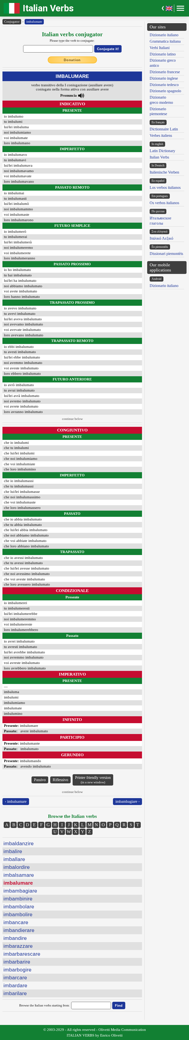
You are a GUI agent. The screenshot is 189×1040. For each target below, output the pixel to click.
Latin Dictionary (162, 151)
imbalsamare (18, 875)
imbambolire (17, 914)
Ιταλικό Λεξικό (161, 238)
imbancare (15, 922)
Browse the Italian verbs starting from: (44, 1005)
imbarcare (15, 977)
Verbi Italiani (160, 48)
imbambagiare (20, 891)
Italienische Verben (164, 172)
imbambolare (18, 906)
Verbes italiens (161, 135)
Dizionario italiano (164, 35)
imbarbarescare (21, 954)
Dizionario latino (163, 54)
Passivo (40, 780)
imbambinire (17, 898)
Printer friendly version (93, 779)
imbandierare (18, 930)
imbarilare (15, 993)
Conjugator (11, 21)
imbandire (15, 938)
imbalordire (16, 867)
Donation (72, 60)
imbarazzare (18, 946)
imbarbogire (17, 969)
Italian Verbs (48, 8)
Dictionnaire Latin (164, 129)
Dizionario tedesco (164, 85)
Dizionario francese (165, 72)
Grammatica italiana (165, 41)
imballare (14, 859)
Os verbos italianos (164, 203)
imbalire (12, 851)
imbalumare (34, 21)
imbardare (15, 985)
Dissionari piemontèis (166, 253)
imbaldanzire (18, 843)
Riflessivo (60, 780)
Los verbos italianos (165, 187)
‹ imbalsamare (16, 801)
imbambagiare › (127, 801)
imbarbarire (16, 962)
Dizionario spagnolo (165, 91)
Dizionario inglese (164, 78)
